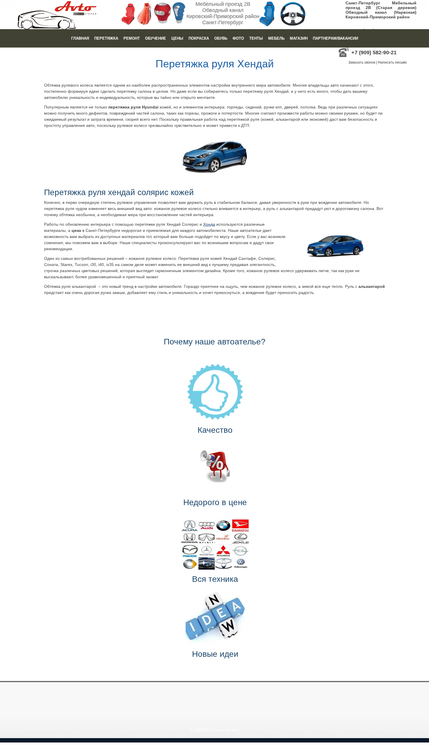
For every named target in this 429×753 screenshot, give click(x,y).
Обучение (155, 38)
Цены (177, 38)
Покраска (199, 38)
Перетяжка (106, 38)
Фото (238, 38)
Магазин (299, 38)
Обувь (220, 38)
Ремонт (131, 38)
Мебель (276, 38)
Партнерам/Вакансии (335, 38)
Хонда (209, 224)
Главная (80, 38)
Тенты (256, 38)
